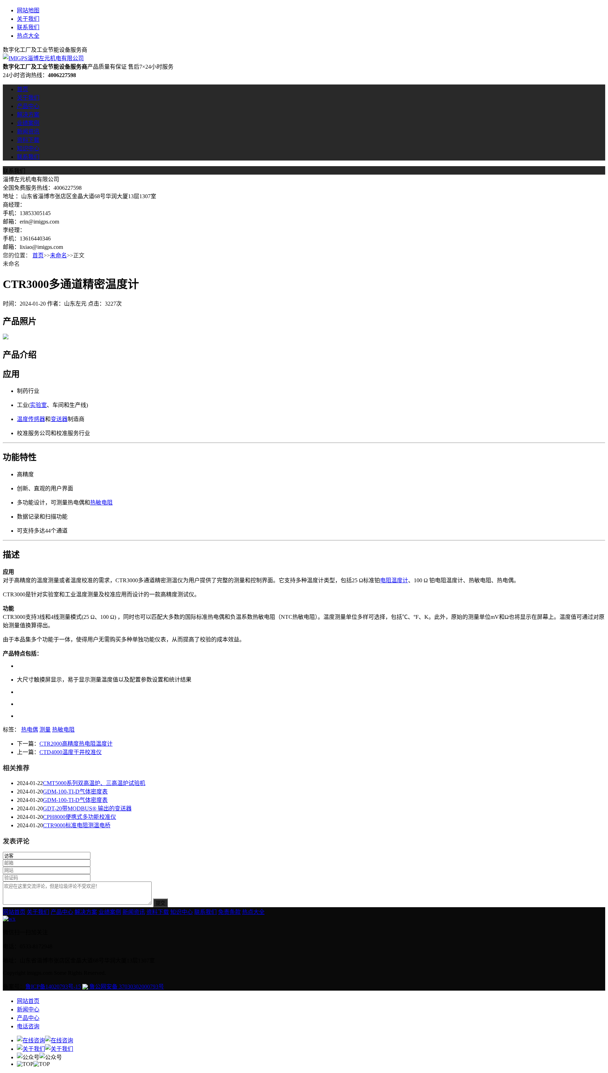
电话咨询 (28, 1026)
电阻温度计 (394, 580)
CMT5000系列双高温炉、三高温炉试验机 (94, 783)
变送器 (59, 419)
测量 (45, 730)
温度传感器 (31, 419)
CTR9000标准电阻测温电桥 (76, 825)
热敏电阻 (101, 503)
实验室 (38, 405)
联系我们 (28, 27)
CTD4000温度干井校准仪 (70, 752)
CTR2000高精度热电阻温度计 (76, 744)
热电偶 (29, 730)
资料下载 (28, 140)
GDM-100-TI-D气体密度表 (75, 792)
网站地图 (28, 10)
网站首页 (14, 912)
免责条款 (229, 912)
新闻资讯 (28, 131)
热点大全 (28, 36)
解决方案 (28, 115)
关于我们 (28, 19)
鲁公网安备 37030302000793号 (126, 987)
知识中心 (28, 148)
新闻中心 (28, 1009)
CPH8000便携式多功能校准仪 (79, 817)
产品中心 (28, 106)
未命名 (58, 255)
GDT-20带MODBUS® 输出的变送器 (87, 808)
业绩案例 (28, 123)
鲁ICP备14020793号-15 (53, 987)
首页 (22, 89)
